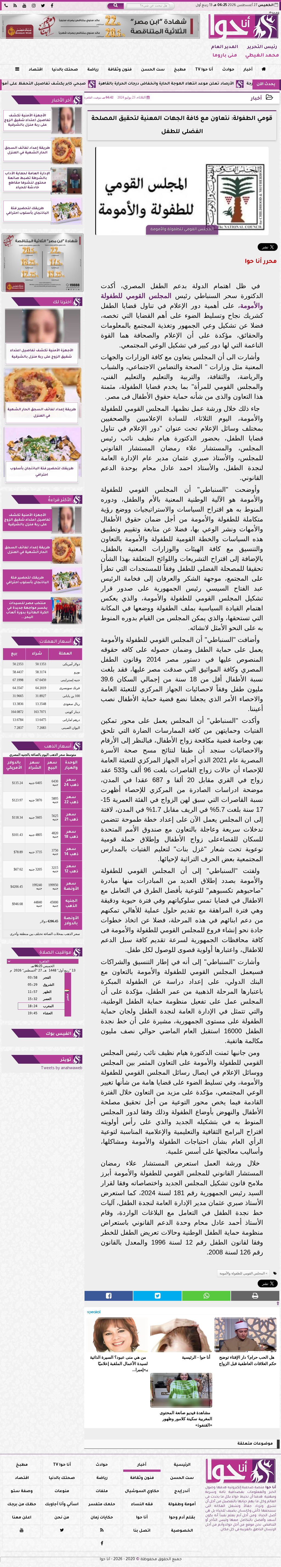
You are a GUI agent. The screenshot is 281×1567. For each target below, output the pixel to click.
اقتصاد (36, 70)
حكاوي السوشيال (142, 1491)
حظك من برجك (21, 1505)
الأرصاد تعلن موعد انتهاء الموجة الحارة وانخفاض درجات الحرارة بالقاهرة (202, 84)
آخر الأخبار (61, 100)
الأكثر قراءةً (59, 500)
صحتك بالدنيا (65, 70)
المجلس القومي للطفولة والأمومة (242, 1273)
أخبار (248, 70)
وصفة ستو (22, 1491)
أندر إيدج (182, 1491)
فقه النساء (142, 1505)
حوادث (228, 70)
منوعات (62, 1491)
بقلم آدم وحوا (182, 1518)
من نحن (61, 1518)
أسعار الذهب (57, 746)
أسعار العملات (55, 641)
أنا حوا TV (204, 70)
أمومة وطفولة (182, 1505)
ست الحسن (153, 70)
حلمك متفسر (102, 1505)
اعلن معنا (21, 1518)
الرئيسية (182, 1465)
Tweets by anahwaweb (61, 1068)
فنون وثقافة (120, 70)
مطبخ (180, 70)
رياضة (93, 70)
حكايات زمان (102, 1518)
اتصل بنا (141, 1531)
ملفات (102, 1491)
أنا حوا (142, 1518)
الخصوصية (182, 1531)
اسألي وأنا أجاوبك (61, 1505)
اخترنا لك (62, 302)
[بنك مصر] (100, 26)
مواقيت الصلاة (55, 952)
